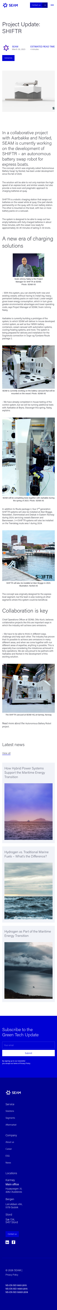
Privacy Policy (25, 1063)
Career (9, 1149)
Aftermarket (11, 1124)
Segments (10, 1117)
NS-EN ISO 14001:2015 (17, 1288)
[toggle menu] (52, 5)
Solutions (10, 1111)
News (8, 1162)
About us (10, 1142)
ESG (8, 1155)
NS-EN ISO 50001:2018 (17, 1292)
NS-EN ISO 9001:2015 (16, 1285)
